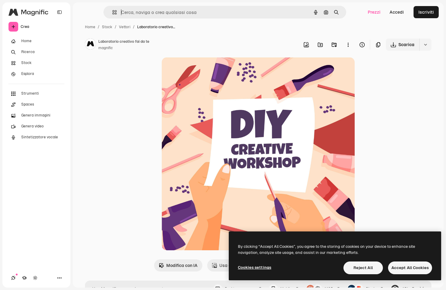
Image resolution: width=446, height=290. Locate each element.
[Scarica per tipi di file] (425, 45)
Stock (107, 27)
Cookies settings (254, 267)
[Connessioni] (13, 278)
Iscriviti (426, 12)
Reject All (363, 267)
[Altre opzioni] (348, 45)
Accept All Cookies (410, 267)
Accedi (397, 12)
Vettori (124, 27)
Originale (201, 69)
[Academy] (24, 278)
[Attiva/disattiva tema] (35, 278)
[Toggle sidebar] (59, 12)
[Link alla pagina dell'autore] (90, 45)
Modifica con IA (182, 265)
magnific (105, 48)
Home (90, 27)
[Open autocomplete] (112, 12)
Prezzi (374, 12)
